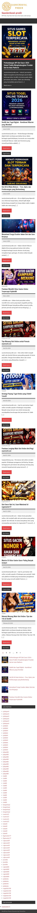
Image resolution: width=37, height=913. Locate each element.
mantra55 (6, 814)
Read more (7, 85)
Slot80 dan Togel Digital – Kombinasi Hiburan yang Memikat (18, 123)
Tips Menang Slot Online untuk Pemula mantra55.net (15, 342)
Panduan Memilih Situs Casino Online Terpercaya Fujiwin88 (15, 290)
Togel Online (6, 153)
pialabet (5, 726)
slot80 (5, 776)
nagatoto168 (7, 888)
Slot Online (6, 216)
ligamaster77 (7, 836)
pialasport (6, 711)
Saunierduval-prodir (12, 13)
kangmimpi (6, 804)
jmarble (5, 859)
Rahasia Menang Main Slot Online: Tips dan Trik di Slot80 (17, 617)
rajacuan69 (6, 840)
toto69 (5, 824)
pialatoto (6, 879)
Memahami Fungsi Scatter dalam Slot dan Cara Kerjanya (18, 235)
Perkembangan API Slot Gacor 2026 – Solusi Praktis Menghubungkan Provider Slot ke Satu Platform (18, 65)
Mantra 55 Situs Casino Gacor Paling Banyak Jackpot (17, 561)
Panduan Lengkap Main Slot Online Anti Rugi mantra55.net (17, 449)
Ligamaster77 (6, 906)
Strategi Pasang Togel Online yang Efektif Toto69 (16, 395)
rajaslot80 (6, 867)
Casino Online (6, 589)
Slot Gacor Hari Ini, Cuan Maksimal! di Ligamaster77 (15, 505)
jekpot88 (6, 752)
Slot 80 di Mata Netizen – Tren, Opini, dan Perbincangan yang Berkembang (16, 188)
